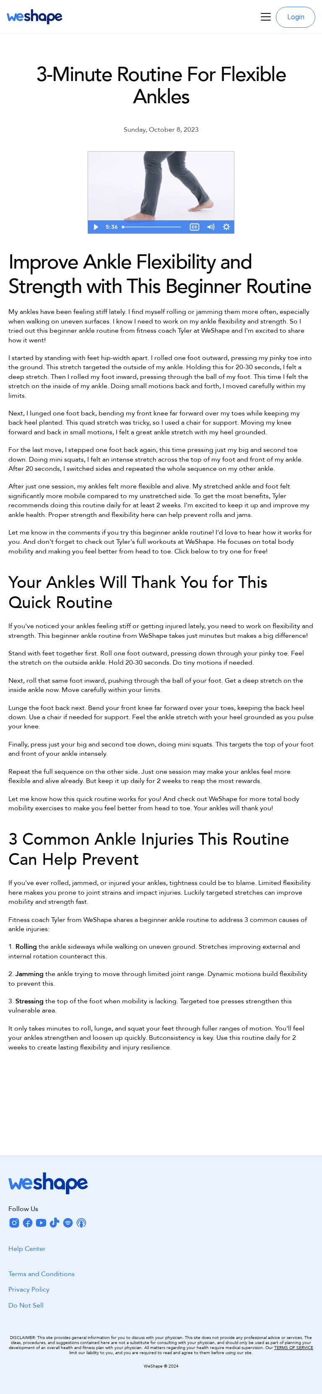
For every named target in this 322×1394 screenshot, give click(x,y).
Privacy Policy (28, 1290)
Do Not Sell (26, 1305)
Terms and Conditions (41, 1274)
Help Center (27, 1249)
